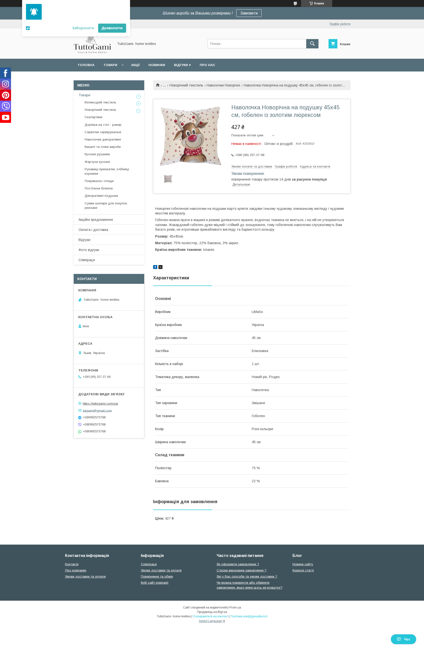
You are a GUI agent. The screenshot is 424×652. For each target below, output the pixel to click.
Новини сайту (302, 564)
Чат (407, 639)
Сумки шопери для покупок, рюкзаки (106, 205)
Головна (86, 65)
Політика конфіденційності (248, 616)
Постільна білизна (99, 188)
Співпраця (87, 260)
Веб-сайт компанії (155, 582)
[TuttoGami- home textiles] (92, 52)
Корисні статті (303, 570)
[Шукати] (312, 43)
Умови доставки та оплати (85, 576)
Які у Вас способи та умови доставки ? (247, 576)
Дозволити (112, 27)
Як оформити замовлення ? (238, 564)
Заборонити (83, 27)
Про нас (207, 65)
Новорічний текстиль (186, 85)
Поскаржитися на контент (210, 616)
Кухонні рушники (97, 154)
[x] (160, 268)
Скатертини (93, 117)
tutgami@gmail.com (97, 410)
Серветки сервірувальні (103, 132)
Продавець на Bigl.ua (212, 612)
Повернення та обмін (157, 576)
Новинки (156, 65)
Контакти (72, 564)
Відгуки (84, 240)
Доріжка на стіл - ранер (103, 125)
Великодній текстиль (100, 102)
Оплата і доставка (93, 230)
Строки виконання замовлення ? (241, 570)
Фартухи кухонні (97, 162)
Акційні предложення (96, 220)
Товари (110, 65)
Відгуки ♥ (182, 65)
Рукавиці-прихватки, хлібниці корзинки (107, 171)
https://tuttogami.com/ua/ (100, 403)
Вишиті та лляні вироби (103, 147)
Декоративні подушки (101, 196)
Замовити (249, 13)
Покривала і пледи (99, 181)
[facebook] (155, 268)
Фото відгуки (89, 250)
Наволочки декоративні (103, 139)
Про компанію (75, 570)
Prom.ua (235, 607)
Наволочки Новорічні (223, 85)
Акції (135, 65)
